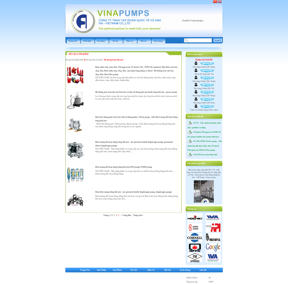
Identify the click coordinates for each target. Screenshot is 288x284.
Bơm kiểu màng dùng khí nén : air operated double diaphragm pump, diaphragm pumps (133, 192)
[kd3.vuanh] (196, 93)
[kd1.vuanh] (196, 64)
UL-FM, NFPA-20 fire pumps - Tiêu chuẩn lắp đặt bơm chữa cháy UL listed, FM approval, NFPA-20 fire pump (204, 145)
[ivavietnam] (196, 100)
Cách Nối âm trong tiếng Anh (204, 154)
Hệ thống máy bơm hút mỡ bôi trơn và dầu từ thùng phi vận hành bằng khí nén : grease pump (136, 92)
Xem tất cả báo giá (195, 116)
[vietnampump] (196, 71)
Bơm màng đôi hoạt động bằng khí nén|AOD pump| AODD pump (123, 167)
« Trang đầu (126, 215)
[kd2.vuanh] (196, 79)
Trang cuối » (138, 215)
